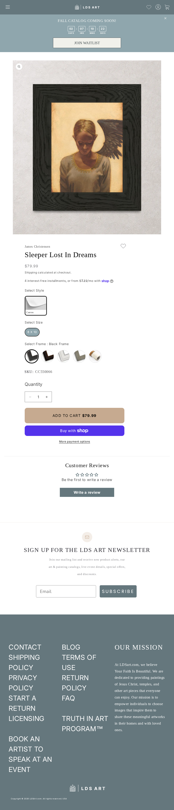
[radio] (36, 306)
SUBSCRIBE (118, 591)
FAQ (68, 698)
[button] (7, 7)
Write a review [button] (87, 492)
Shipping (31, 272)
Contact (25, 647)
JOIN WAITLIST (87, 43)
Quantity (33, 384)
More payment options (74, 441)
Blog (71, 647)
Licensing (26, 718)
